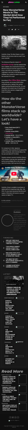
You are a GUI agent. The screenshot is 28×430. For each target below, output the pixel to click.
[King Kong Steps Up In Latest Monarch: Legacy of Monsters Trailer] (22, 410)
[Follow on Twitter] (13, 417)
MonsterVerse (6, 202)
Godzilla (13, 200)
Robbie (11, 25)
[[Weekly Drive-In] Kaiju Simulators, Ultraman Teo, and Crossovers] (22, 392)
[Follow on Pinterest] (18, 417)
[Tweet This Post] (12, 30)
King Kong (20, 200)
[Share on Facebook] (9, 30)
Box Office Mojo (14, 80)
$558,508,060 (9, 133)
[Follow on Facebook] (10, 417)
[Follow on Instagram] (15, 417)
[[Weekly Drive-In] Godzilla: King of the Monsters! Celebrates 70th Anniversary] (22, 383)
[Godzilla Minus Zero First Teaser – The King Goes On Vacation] (22, 401)
